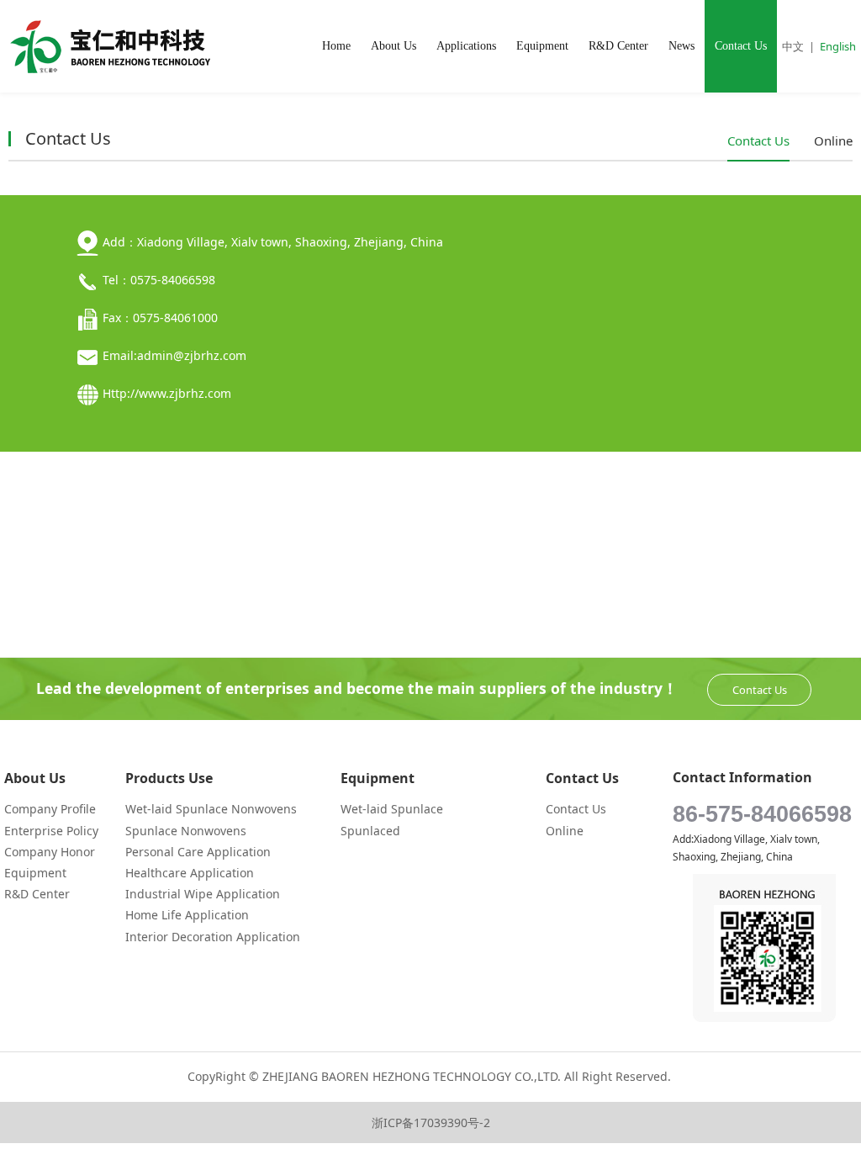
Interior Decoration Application (212, 937)
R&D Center (618, 46)
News (681, 46)
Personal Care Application (198, 852)
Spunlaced (370, 831)
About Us (393, 46)
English (838, 46)
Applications (466, 46)
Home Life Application (187, 915)
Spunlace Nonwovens (185, 831)
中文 (793, 46)
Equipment (542, 46)
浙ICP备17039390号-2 (431, 1122)
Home (336, 46)
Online (833, 140)
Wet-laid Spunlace (392, 809)
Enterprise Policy (51, 831)
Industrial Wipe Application (202, 894)
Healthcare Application (189, 873)
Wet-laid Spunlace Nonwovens (211, 809)
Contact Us (741, 46)
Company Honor (49, 852)
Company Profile (50, 809)
